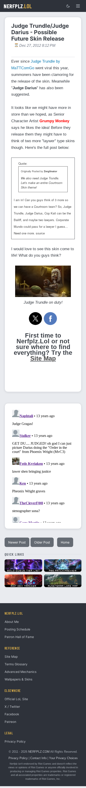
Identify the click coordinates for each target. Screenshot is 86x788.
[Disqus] (43, 465)
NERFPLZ (18, 6)
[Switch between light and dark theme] (67, 6)
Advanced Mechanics (20, 672)
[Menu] (78, 6)
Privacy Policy (15, 741)
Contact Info (38, 758)
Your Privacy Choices (63, 758)
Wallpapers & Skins (18, 679)
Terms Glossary (16, 664)
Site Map (43, 358)
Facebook (12, 714)
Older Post (42, 542)
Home (65, 542)
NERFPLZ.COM (39, 751)
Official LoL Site (16, 699)
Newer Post (17, 542)
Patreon (10, 722)
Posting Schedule (17, 629)
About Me (12, 622)
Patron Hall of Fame (19, 637)
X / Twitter (12, 706)
